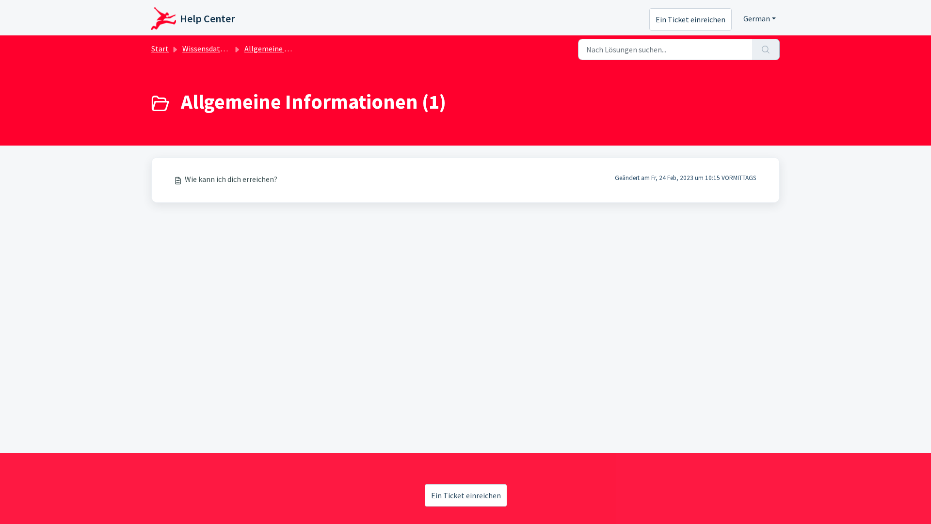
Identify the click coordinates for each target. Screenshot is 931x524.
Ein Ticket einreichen (690, 19)
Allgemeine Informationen (289, 48)
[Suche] (766, 49)
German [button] (756, 18)
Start (160, 48)
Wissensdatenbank (213, 48)
